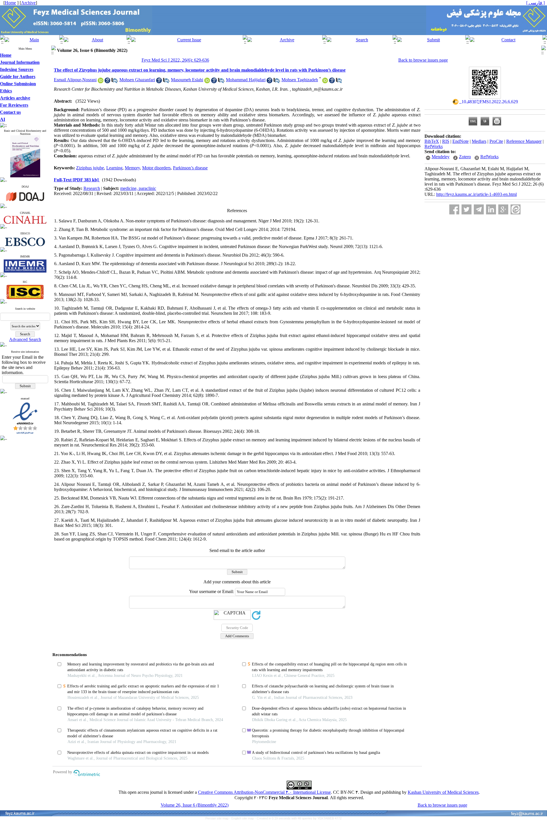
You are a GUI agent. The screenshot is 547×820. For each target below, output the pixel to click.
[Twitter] (467, 209)
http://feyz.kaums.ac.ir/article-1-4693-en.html (476, 194)
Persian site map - (218, 818)
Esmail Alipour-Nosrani (75, 79)
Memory (132, 167)
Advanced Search (25, 339)
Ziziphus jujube (90, 167)
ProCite (496, 141)
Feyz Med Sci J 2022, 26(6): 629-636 (175, 60)
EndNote (460, 141)
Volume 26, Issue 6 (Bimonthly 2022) (194, 805)
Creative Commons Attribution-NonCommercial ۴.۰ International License (264, 792)
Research (91, 188)
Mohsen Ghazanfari (137, 79)
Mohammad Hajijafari (246, 79)
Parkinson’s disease (190, 167)
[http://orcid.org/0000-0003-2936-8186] (207, 81)
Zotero (465, 156)
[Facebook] (454, 209)
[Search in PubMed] (114, 81)
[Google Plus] (503, 209)
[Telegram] (479, 209)
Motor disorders (156, 167)
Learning (114, 167)
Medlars (479, 141)
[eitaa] (516, 209)
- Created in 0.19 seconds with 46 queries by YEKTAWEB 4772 (298, 818)
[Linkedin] (491, 209)
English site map (243, 818)
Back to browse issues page (423, 60)
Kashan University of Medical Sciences (443, 792)
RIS (445, 141)
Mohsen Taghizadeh (299, 79)
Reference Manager (524, 141)
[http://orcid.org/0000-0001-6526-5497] (325, 81)
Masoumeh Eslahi (187, 79)
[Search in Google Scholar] (107, 81)
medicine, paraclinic (138, 188)
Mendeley (441, 156)
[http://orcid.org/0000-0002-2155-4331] (100, 81)
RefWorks (433, 146)
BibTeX (431, 141)
